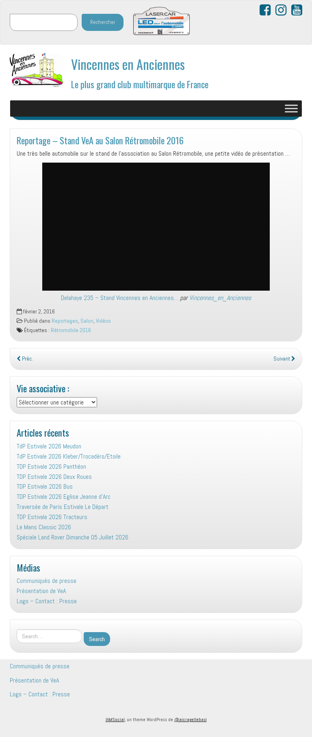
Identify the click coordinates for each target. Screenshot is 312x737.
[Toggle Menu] (291, 108)
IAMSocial (115, 719)
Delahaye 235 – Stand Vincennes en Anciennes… (119, 297)
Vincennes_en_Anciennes (220, 297)
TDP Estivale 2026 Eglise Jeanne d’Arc (63, 496)
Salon (86, 320)
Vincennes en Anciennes (128, 64)
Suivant (282, 358)
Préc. (27, 358)
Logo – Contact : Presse (47, 601)
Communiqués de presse (46, 580)
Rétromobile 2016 (71, 330)
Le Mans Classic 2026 (44, 527)
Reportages (65, 320)
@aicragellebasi (190, 719)
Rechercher (102, 22)
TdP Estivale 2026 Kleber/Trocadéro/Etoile (69, 456)
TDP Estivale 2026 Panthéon (51, 466)
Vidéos (103, 320)
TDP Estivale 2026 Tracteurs (52, 517)
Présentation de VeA (41, 591)
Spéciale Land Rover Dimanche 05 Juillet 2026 (72, 537)
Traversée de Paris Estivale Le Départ (62, 506)
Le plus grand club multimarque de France (139, 84)
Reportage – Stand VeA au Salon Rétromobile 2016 (100, 140)
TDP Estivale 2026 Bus (45, 486)
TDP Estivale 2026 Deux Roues (54, 476)
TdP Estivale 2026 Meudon (49, 446)
